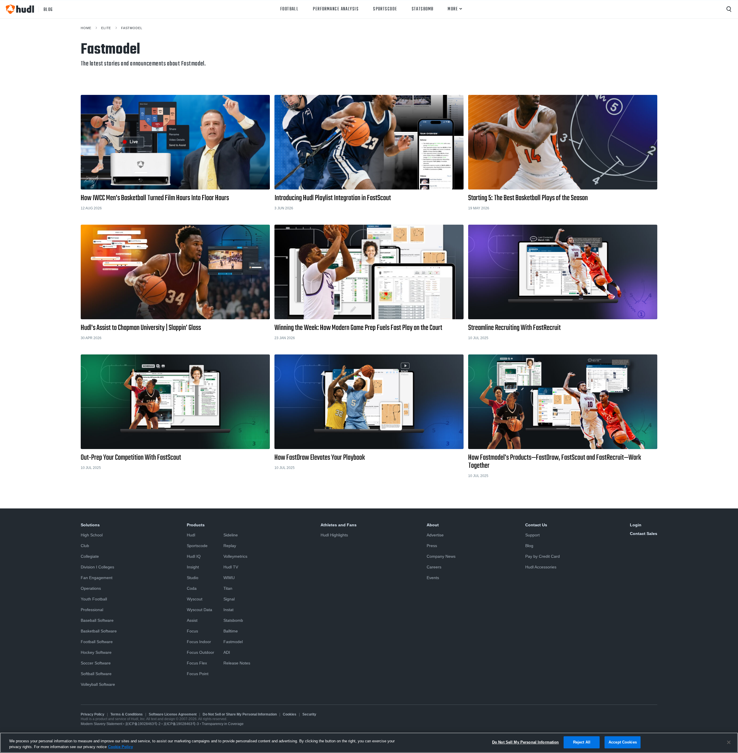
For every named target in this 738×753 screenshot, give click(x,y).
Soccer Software (96, 663)
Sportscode (385, 9)
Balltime (230, 631)
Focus (192, 631)
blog (48, 9)
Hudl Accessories (540, 567)
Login (635, 525)
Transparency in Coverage (223, 724)
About (433, 525)
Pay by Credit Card (542, 556)
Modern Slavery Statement (101, 724)
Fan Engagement (96, 577)
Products (196, 525)
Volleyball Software (98, 684)
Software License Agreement (173, 714)
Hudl (191, 535)
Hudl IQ (194, 556)
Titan (227, 588)
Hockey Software (96, 652)
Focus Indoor (199, 641)
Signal (229, 599)
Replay (229, 545)
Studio (192, 577)
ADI (226, 652)
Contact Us (536, 525)
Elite (106, 28)
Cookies (289, 714)
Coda (192, 588)
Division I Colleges (97, 567)
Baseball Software (97, 620)
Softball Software (96, 673)
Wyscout (194, 599)
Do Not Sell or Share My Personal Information (240, 714)
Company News (441, 556)
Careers (434, 567)
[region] (369, 743)
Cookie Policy (120, 747)
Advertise (435, 535)
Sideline (230, 535)
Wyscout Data (199, 609)
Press (432, 545)
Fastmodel (131, 28)
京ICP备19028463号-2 (143, 724)
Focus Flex (197, 663)
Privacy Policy (92, 714)
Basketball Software (99, 631)
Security (309, 714)
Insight (193, 567)
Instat (228, 609)
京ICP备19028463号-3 (181, 724)
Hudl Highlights (334, 535)
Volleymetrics (235, 556)
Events (433, 577)
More (453, 9)
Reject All (581, 742)
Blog (529, 545)
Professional (92, 609)
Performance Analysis (336, 9)
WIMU (229, 577)
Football (289, 9)
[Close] (728, 742)
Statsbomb (423, 9)
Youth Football (94, 599)
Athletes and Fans (339, 525)
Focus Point (197, 673)
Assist (192, 620)
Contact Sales (643, 533)
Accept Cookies (623, 742)
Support (532, 535)
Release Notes (236, 663)
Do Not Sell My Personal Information (525, 742)
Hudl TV (230, 567)
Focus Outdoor (200, 652)
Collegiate (90, 556)
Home (86, 28)
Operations (91, 588)
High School (92, 535)
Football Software (97, 641)
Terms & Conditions (126, 714)
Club (85, 545)
